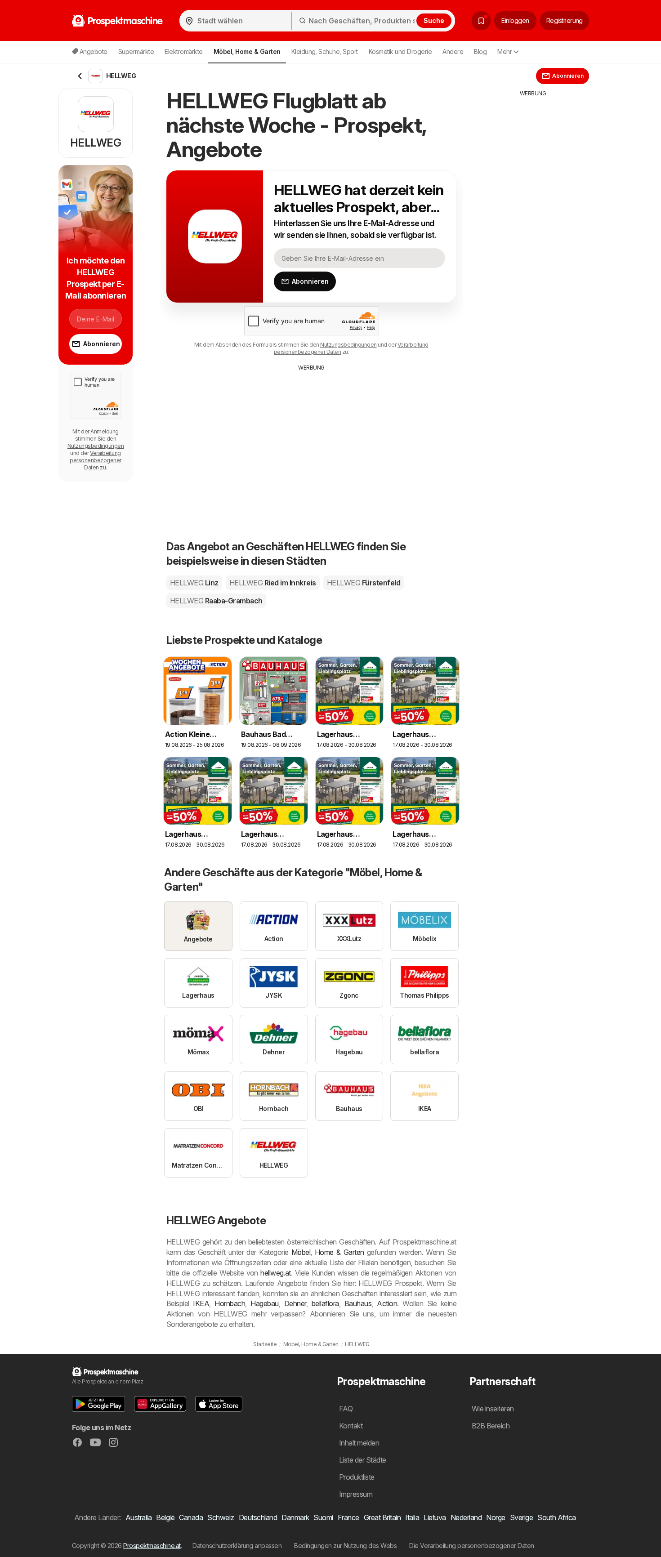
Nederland (466, 1517)
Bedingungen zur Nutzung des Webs (345, 1545)
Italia (412, 1517)
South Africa (556, 1517)
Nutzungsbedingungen (348, 344)
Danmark (295, 1517)
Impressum (355, 1494)
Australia (138, 1517)
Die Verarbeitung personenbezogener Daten (471, 1545)
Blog (480, 51)
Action (387, 1303)
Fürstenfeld (363, 582)
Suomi (323, 1517)
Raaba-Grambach (216, 600)
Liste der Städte (362, 1459)
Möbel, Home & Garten (327, 1252)
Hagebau (264, 1303)
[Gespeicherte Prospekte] (481, 20)
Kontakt (350, 1425)
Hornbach (229, 1303)
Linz (194, 582)
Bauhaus (357, 1303)
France (348, 1517)
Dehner (295, 1303)
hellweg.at (275, 1272)
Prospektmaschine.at (151, 1545)
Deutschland (258, 1517)
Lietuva (435, 1517)
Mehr (504, 51)
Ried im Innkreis (272, 582)
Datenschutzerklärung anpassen (236, 1545)
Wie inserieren (493, 1408)
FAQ (346, 1408)
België (165, 1517)
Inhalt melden (359, 1442)
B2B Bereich (490, 1425)
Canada (191, 1517)
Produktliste (357, 1476)
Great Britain (382, 1517)
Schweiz (220, 1517)
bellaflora (325, 1303)
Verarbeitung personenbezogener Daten (95, 460)
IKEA (201, 1303)
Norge (495, 1517)
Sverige (521, 1517)
